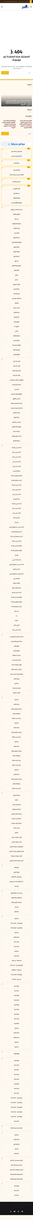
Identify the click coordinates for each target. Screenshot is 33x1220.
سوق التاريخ (16, 651)
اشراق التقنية (16, 214)
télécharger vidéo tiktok (16, 1179)
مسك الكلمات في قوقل (17, 210)
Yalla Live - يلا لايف (16, 961)
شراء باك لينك (16, 361)
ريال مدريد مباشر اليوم (16, 893)
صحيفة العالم (16, 441)
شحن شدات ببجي (16, 560)
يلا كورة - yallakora (16, 970)
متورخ (16, 275)
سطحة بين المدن (16, 805)
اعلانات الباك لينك (16, 385)
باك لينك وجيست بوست (16, 408)
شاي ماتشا (16, 625)
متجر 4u (17, 522)
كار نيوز (16, 261)
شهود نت (16, 326)
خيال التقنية (16, 228)
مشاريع (16, 683)
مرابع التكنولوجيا (16, 224)
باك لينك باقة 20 (16, 655)
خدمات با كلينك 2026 (16, 669)
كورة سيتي (16, 872)
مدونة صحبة (16, 340)
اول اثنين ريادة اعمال (16, 151)
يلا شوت (16, 700)
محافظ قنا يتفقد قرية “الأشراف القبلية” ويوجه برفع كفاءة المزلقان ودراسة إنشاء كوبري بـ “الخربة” (9, 124)
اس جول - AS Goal (16, 979)
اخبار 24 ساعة (16, 431)
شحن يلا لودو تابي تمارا (17, 536)
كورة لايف (16, 995)
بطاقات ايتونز (16, 583)
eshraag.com (14, 1207)
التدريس (16, 389)
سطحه (16, 800)
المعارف (16, 303)
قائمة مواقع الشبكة (6, 1205)
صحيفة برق (16, 193)
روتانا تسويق (16, 284)
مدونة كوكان (16, 252)
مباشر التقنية (16, 336)
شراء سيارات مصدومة (16, 856)
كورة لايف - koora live (16, 1098)
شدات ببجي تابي (16, 462)
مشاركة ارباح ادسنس (16, 156)
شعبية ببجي (16, 578)
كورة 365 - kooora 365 (16, 975)
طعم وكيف (16, 322)
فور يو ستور (16, 518)
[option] (16, 97)
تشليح (16, 833)
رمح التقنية (16, 312)
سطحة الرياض (16, 795)
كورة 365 (16, 867)
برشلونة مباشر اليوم (16, 898)
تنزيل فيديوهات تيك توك (16, 1170)
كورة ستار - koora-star (16, 923)
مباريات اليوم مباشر (16, 709)
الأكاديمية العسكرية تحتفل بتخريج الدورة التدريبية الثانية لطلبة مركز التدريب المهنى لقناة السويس (25, 124)
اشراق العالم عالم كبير (16, 394)
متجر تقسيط (16, 499)
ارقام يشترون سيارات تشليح (16, 851)
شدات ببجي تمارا (16, 452)
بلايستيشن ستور (16, 588)
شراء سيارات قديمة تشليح (16, 861)
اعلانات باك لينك (16, 688)
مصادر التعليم (16, 413)
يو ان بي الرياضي (16, 422)
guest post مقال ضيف (16, 641)
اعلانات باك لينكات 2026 (16, 1128)
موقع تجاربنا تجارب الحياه (16, 674)
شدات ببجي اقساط (16, 448)
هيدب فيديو (16, 308)
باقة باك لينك (16, 170)
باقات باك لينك (16, 375)
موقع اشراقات (16, 198)
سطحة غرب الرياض (16, 819)
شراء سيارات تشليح (17, 842)
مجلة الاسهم (16, 238)
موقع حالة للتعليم (16, 427)
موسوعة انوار (16, 350)
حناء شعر (16, 611)
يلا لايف (16, 886)
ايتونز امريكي (16, 471)
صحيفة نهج (16, 256)
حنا (16, 616)
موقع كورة (16, 1054)
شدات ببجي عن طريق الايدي (16, 527)
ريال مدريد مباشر (16, 718)
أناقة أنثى (16, 270)
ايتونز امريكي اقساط (16, 546)
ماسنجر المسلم (16, 182)
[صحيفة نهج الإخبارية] (25, 6)
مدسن (16, 280)
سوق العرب (16, 646)
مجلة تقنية (16, 417)
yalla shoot (16, 704)
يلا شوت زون (16, 1144)
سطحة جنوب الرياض (16, 823)
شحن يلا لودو (16, 569)
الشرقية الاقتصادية (16, 242)
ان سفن (16, 219)
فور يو (16, 555)
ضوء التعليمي (16, 189)
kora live (16, 991)
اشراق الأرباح (16, 354)
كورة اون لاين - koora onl (16, 965)
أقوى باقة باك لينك (16, 665)
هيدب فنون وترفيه (16, 436)
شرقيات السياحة (16, 345)
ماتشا (16, 620)
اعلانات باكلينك (16, 693)
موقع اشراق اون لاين (16, 203)
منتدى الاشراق (16, 399)
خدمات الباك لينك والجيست (16, 637)
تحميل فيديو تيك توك (16, 1165)
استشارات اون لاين (16, 298)
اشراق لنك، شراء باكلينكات (16, 380)
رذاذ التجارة (16, 317)
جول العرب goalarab (16, 877)
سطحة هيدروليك (16, 809)
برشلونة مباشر (16, 714)
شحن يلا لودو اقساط (16, 480)
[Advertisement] (16, 29)
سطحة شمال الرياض (16, 814)
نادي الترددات (16, 294)
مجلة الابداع (16, 289)
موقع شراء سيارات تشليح (16, 847)
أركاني (16, 331)
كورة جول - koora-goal (16, 928)
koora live (16, 942)
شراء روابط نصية (16, 371)
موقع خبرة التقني (16, 266)
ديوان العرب (17, 679)
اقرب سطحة (17, 828)
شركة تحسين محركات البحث (16, 175)
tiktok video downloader (16, 1174)
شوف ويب (16, 233)
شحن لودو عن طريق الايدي (16, 574)
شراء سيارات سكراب (16, 837)
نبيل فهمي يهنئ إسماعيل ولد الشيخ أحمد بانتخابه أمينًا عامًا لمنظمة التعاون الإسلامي (17, 104)
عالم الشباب (16, 163)
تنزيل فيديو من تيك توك (16, 1160)
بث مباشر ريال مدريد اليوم (16, 881)
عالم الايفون (16, 247)
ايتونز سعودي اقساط (16, 476)
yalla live (16, 912)
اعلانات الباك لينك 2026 (16, 403)
